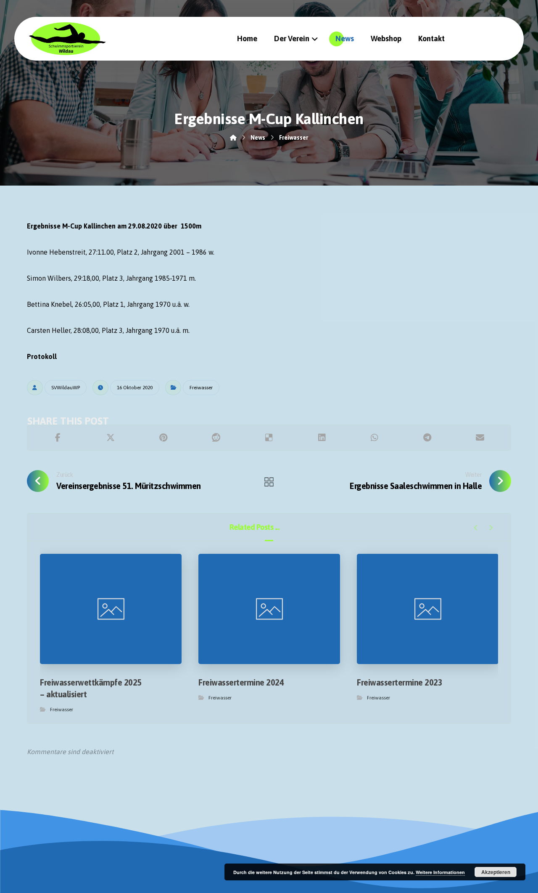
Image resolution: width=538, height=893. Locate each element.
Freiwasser (201, 388)
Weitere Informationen (440, 872)
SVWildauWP (65, 388)
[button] (58, 437)
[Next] (491, 527)
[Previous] (476, 527)
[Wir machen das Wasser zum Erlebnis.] (67, 38)
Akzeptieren (495, 872)
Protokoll (42, 356)
